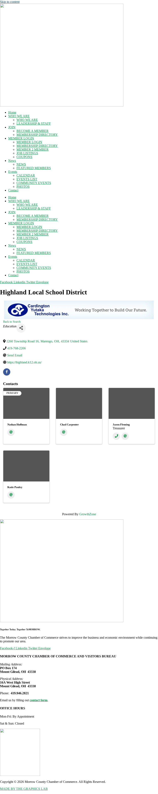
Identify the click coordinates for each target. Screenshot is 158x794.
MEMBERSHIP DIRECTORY (37, 134)
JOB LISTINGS (27, 153)
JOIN (11, 127)
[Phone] (116, 436)
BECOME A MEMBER (32, 131)
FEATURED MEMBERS (33, 168)
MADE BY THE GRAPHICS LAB (24, 788)
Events (12, 171)
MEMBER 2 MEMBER (32, 149)
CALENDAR (25, 175)
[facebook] (6, 372)
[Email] (11, 432)
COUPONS (24, 157)
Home (12, 112)
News (12, 160)
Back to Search (12, 321)
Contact (13, 190)
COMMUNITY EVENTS (33, 183)
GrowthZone (87, 514)
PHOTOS (23, 186)
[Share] (21, 328)
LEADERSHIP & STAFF (33, 123)
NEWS (21, 164)
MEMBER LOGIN (21, 138)
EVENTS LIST (26, 179)
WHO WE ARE (19, 116)
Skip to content (10, 2)
